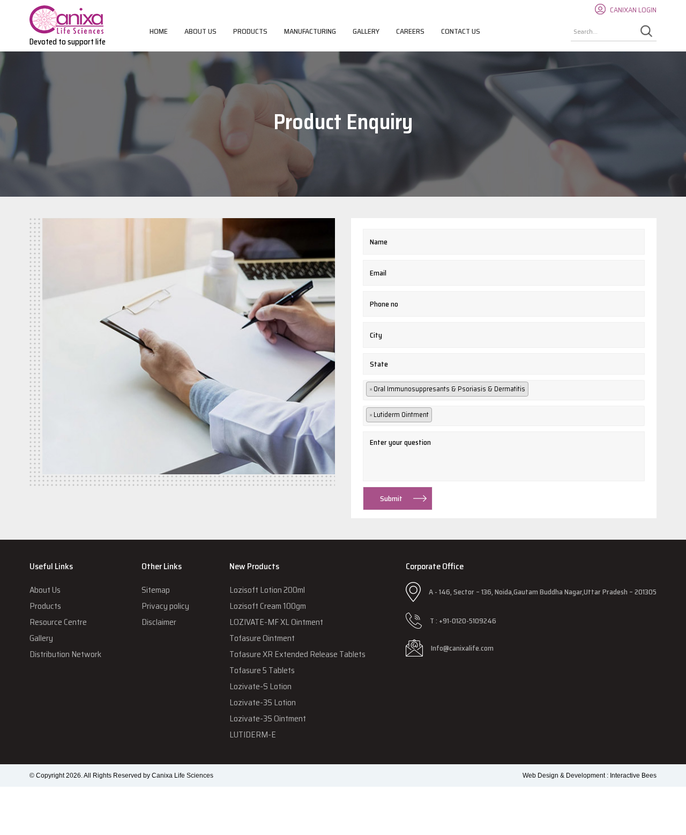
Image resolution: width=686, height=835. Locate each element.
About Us (200, 31)
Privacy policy (165, 606)
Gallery (366, 31)
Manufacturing (310, 31)
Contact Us (460, 31)
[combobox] (504, 390)
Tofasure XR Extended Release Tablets (297, 654)
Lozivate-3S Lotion (262, 702)
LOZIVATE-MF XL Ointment (276, 622)
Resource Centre (58, 622)
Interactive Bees (633, 775)
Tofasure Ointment (262, 638)
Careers (410, 31)
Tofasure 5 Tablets (262, 670)
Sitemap (155, 590)
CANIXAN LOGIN (633, 10)
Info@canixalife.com (462, 648)
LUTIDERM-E (252, 734)
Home (159, 31)
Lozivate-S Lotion (260, 686)
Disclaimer (158, 622)
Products (250, 31)
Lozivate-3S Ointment (267, 718)
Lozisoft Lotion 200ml (267, 590)
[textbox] (536, 390)
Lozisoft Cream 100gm (267, 606)
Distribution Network (65, 654)
